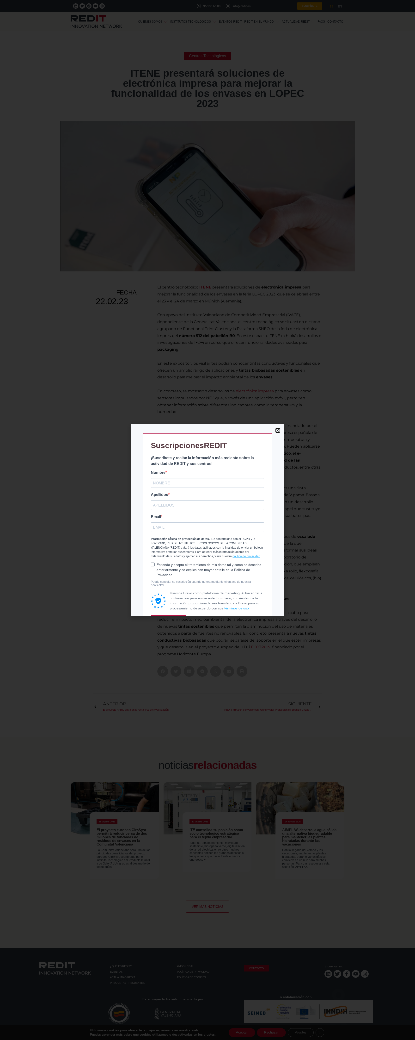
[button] (278, 430)
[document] (207, 520)
